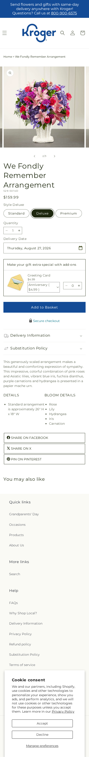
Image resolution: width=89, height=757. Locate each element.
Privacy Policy (63, 711)
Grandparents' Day (24, 514)
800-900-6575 (64, 13)
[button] (63, 33)
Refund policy (20, 644)
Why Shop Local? (23, 613)
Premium (68, 213)
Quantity (10, 223)
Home (7, 56)
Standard (16, 213)
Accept (42, 723)
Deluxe (42, 213)
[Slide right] (55, 156)
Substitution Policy (24, 654)
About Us (16, 545)
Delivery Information (25, 623)
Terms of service (22, 665)
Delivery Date (14, 239)
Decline (42, 735)
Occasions (17, 525)
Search (14, 574)
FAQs (13, 603)
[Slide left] (34, 156)
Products (16, 535)
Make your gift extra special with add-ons (41, 265)
